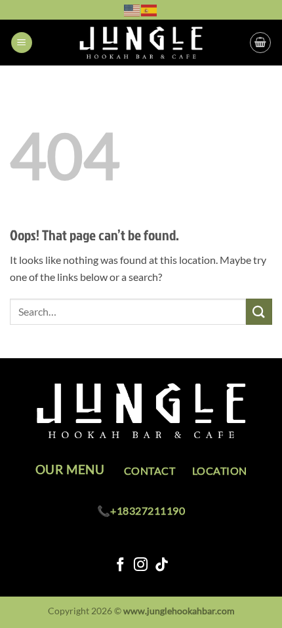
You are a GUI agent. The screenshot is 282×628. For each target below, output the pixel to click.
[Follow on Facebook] (120, 565)
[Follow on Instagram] (141, 565)
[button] (21, 43)
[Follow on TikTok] (162, 565)
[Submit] (259, 311)
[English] (132, 9)
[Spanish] (149, 9)
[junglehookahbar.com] (141, 43)
